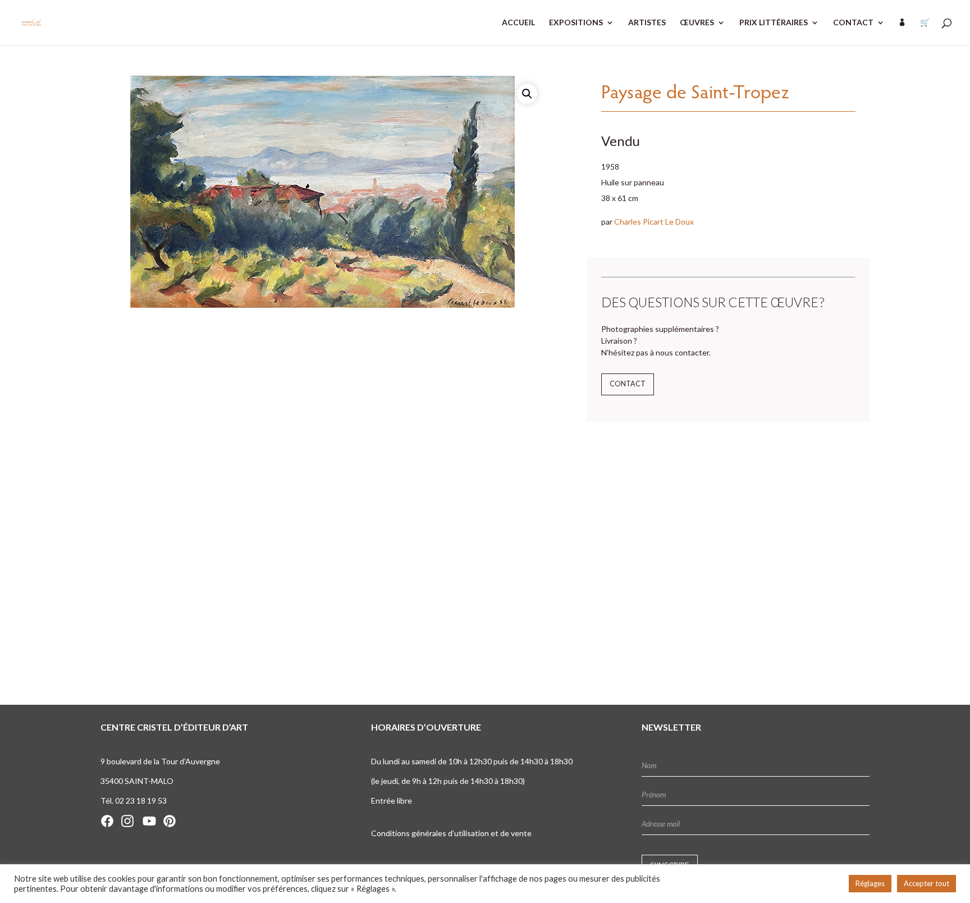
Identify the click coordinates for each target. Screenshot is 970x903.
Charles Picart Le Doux (654, 221)
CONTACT (853, 23)
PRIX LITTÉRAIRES (773, 23)
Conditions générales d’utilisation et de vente (451, 833)
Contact (628, 384)
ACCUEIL (518, 23)
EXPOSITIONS (576, 23)
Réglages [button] (870, 883)
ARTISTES (647, 23)
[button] (527, 94)
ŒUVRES (697, 23)
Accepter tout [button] (926, 883)
